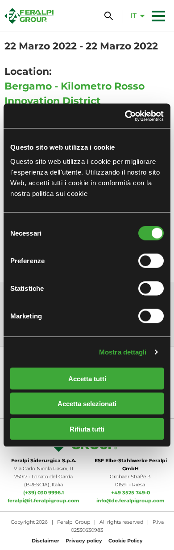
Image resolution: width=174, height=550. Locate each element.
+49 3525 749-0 (130, 492)
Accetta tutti (87, 378)
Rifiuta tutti (87, 428)
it (133, 16)
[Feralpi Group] (29, 16)
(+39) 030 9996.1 (43, 492)
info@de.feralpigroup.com (130, 500)
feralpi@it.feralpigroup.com (43, 500)
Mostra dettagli (123, 352)
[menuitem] (135, 15)
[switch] (151, 260)
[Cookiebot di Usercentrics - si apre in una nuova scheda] (125, 116)
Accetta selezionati (87, 403)
